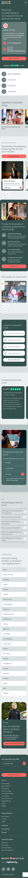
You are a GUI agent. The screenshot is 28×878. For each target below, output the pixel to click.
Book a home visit (14, 58)
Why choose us (13, 266)
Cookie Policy (5, 842)
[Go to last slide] (3, 305)
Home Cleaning (5, 783)
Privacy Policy (14, 480)
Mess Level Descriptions (8, 850)
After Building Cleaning (7, 793)
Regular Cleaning (6, 786)
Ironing (3, 803)
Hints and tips (6, 829)
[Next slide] (7, 193)
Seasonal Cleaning (6, 801)
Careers (3, 821)
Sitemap (4, 832)
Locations (4, 819)
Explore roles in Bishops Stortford (14, 743)
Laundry (4, 806)
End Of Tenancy (5, 796)
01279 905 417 (17, 43)
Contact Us (5, 825)
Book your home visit (14, 360)
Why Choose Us (5, 816)
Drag (14, 291)
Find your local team (14, 775)
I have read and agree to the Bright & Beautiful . (15, 479)
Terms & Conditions (6, 847)
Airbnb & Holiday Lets (7, 798)
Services (4, 780)
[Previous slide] (3, 193)
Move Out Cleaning (6, 791)
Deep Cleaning (5, 788)
